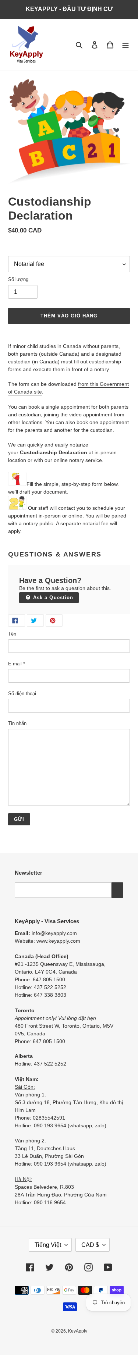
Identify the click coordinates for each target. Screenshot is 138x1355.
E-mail (16, 663)
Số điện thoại (22, 693)
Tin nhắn (17, 723)
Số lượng (18, 279)
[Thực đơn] (125, 45)
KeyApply (77, 1331)
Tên (12, 634)
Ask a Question (52, 597)
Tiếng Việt (48, 1245)
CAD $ (90, 1245)
